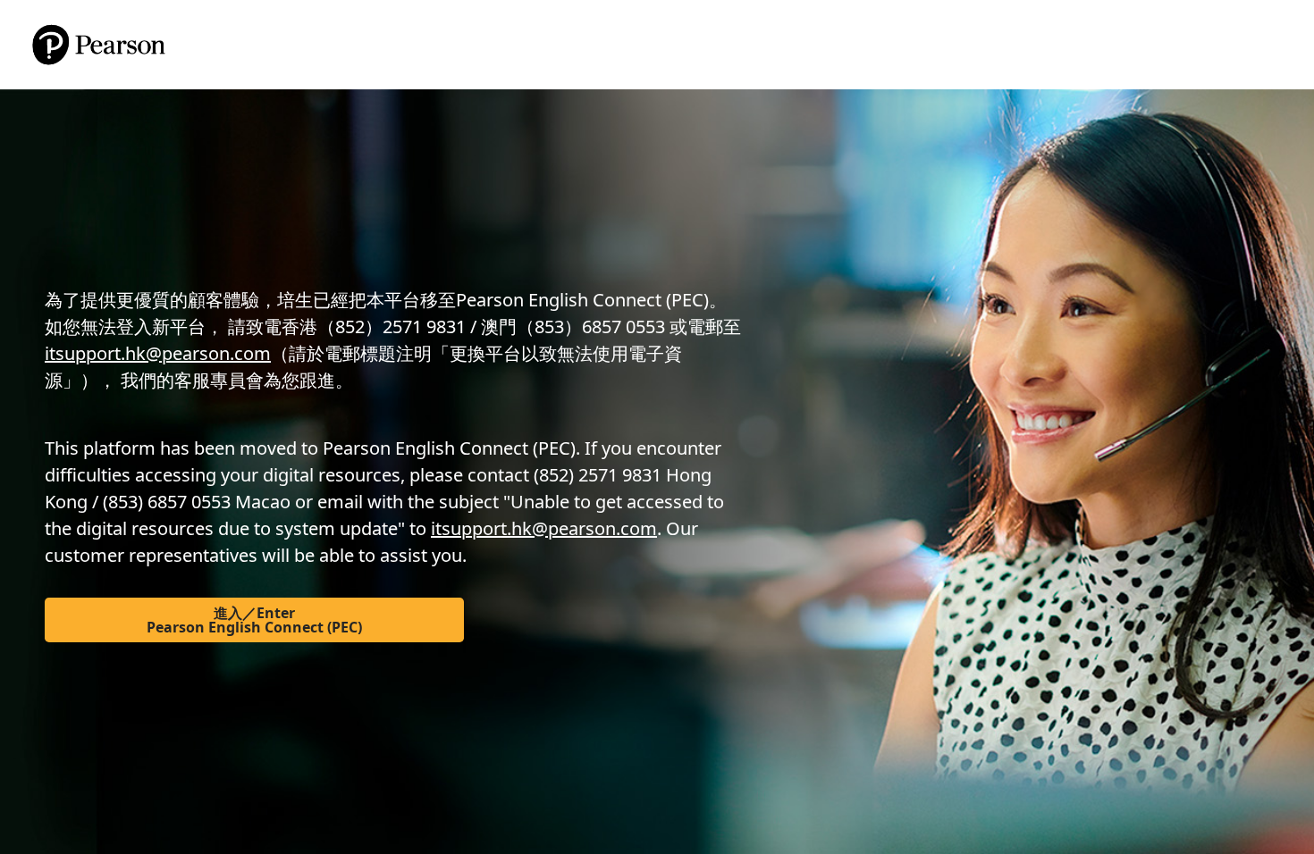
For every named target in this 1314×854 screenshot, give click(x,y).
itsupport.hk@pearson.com (158, 353)
